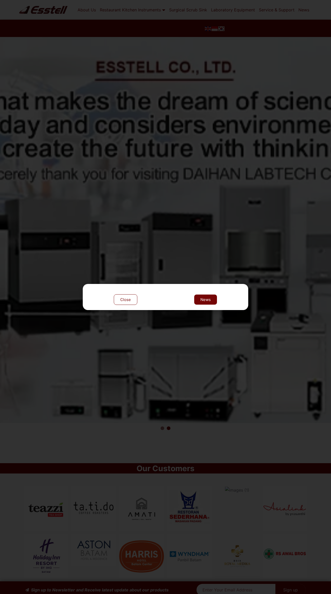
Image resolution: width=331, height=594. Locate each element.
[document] (165, 297)
